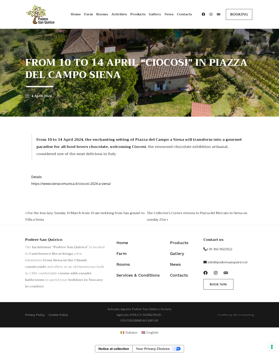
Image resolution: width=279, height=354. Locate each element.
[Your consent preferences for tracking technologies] (272, 347)
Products (138, 14)
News (169, 14)
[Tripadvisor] (218, 14)
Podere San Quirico (43, 239)
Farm (88, 14)
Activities (119, 14)
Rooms (102, 14)
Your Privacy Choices (153, 349)
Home (76, 14)
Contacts (184, 14)
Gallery (155, 14)
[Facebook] (203, 14)
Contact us (213, 239)
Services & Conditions (138, 275)
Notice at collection (113, 349)
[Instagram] (211, 14)
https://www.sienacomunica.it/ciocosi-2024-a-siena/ (71, 183)
